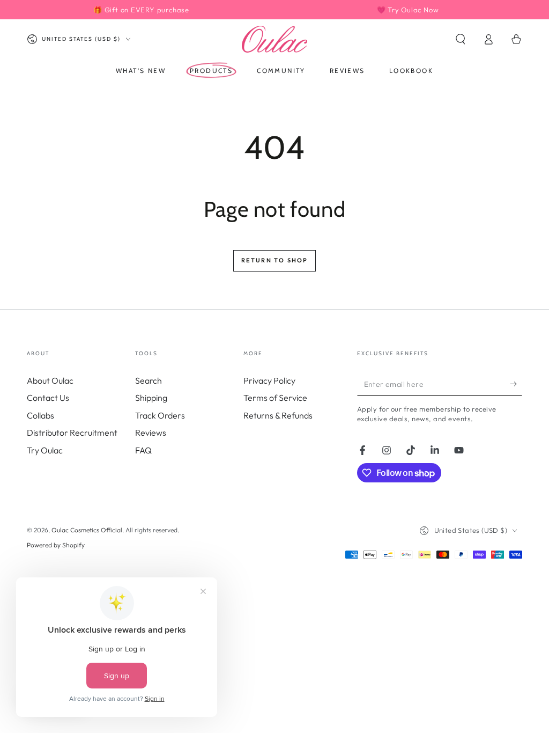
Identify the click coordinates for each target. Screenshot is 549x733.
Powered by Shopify (56, 545)
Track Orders (160, 415)
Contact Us (48, 397)
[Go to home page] (274, 39)
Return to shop (274, 260)
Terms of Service (275, 397)
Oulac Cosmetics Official (86, 530)
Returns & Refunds (278, 415)
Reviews (150, 432)
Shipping (151, 397)
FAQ (143, 450)
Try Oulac (45, 450)
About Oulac (50, 380)
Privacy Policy (269, 380)
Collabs (40, 415)
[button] (460, 39)
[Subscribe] (516, 383)
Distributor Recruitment (72, 432)
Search (148, 380)
